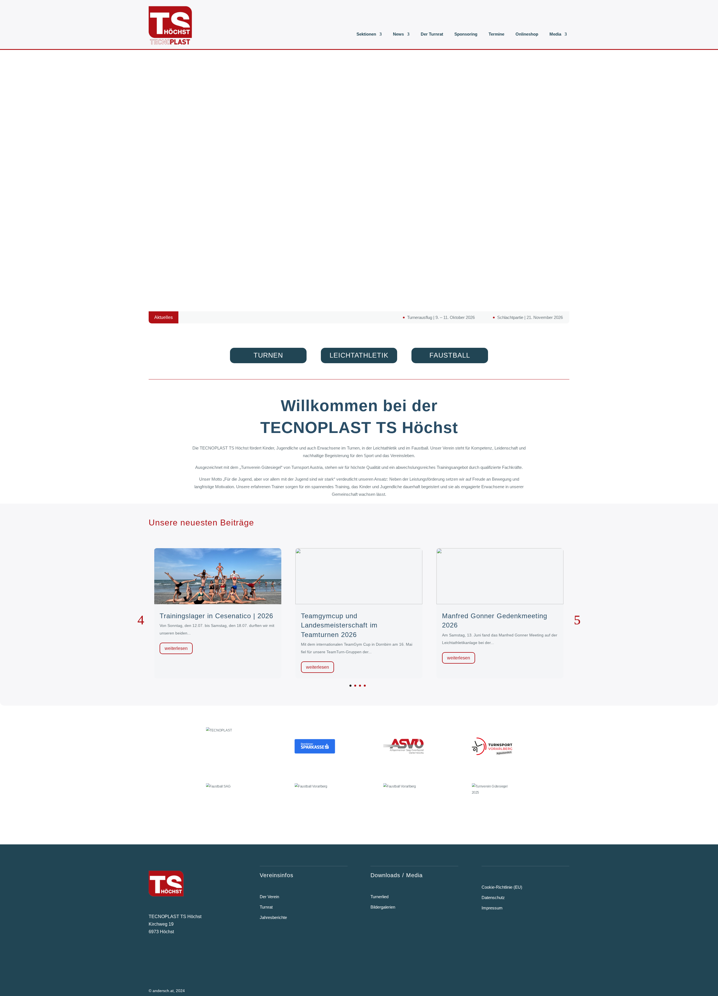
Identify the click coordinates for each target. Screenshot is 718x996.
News (398, 34)
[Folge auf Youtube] (185, 955)
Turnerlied (379, 896)
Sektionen (366, 34)
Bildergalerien (382, 907)
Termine (496, 34)
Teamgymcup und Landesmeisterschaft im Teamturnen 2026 (339, 625)
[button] (350, 686)
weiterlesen (176, 648)
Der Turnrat (432, 34)
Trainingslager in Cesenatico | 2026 (216, 616)
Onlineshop (527, 34)
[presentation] (140, 620)
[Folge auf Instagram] (168, 955)
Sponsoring (465, 34)
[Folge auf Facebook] (151, 955)
